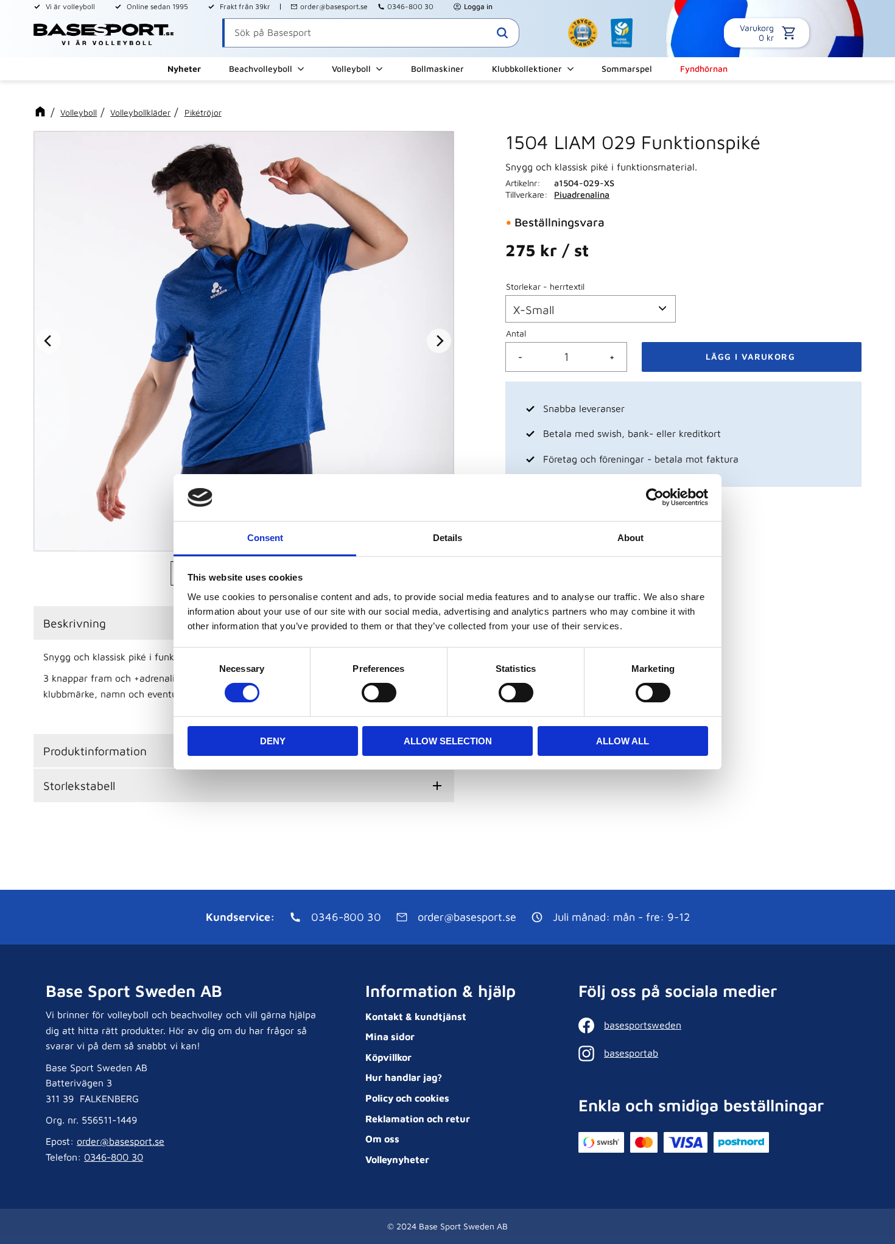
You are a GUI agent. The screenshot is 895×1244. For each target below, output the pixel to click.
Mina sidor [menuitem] (390, 1036)
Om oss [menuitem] (382, 1138)
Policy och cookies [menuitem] (407, 1097)
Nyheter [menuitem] (184, 68)
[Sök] (502, 32)
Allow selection (448, 741)
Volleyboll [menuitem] (351, 68)
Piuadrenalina (581, 194)
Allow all (622, 741)
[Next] (439, 341)
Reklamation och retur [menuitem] (417, 1118)
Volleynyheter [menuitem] (397, 1159)
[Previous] (49, 341)
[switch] (379, 692)
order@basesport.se (334, 6)
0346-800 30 (410, 6)
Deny (273, 741)
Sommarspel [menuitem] (627, 68)
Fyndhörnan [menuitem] (704, 68)
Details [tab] (447, 538)
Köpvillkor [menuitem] (388, 1057)
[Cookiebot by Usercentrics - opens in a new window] (655, 497)
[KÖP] (752, 357)
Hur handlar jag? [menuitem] (403, 1077)
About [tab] (630, 538)
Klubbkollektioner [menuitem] (527, 68)
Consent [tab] (265, 538)
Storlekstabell (79, 785)
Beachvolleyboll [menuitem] (260, 68)
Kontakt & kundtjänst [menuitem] (415, 1016)
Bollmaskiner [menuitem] (437, 68)
